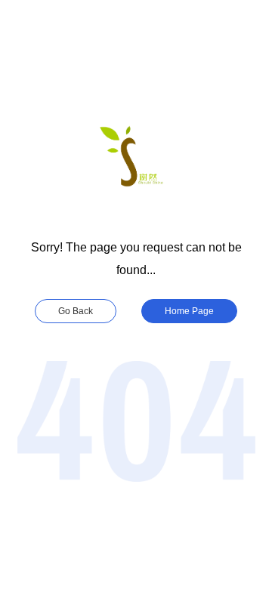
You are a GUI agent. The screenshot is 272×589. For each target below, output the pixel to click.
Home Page (189, 311)
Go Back (75, 311)
